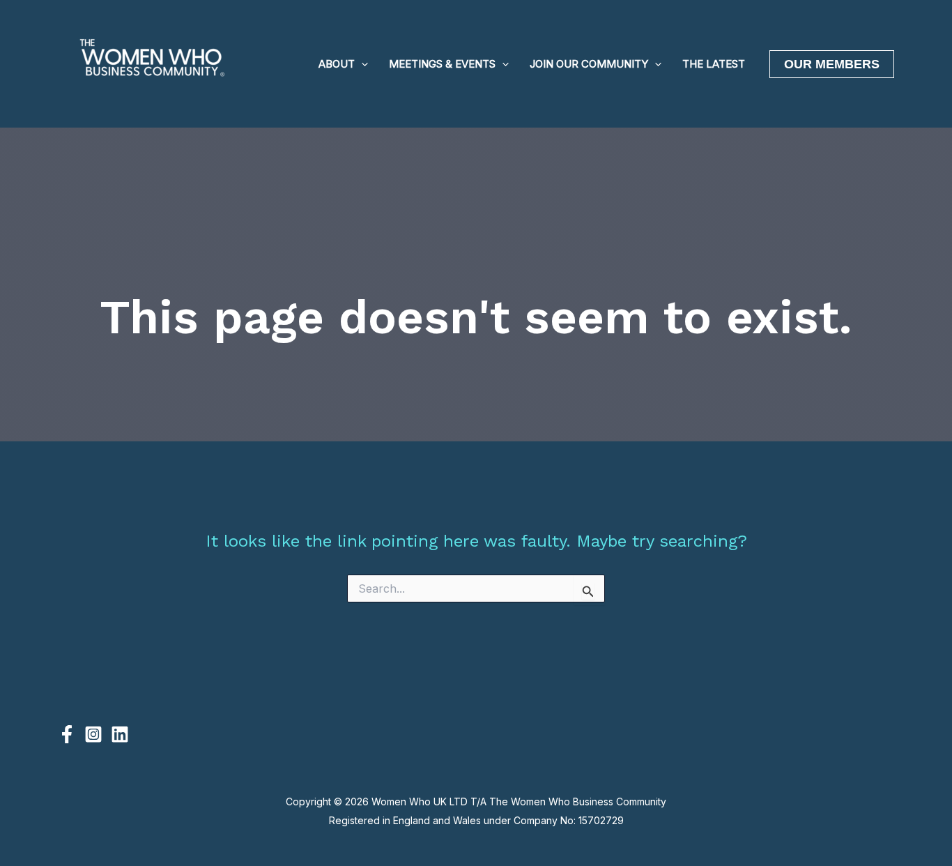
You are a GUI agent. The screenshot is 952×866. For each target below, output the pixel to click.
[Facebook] (67, 734)
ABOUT (336, 63)
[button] (361, 64)
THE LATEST (713, 63)
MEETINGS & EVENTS (442, 63)
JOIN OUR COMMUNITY (589, 63)
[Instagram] (93, 734)
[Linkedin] (120, 734)
